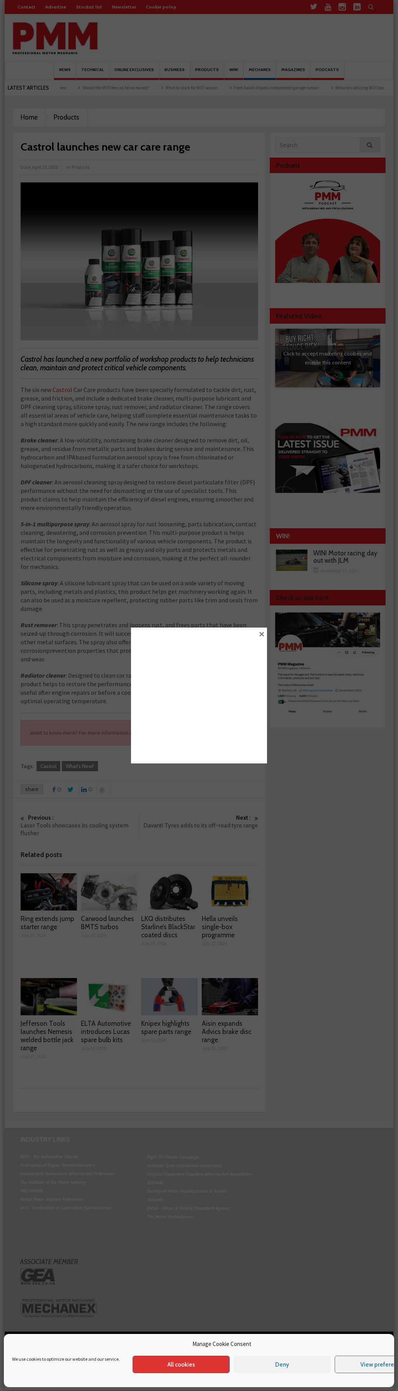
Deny (282, 1364)
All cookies (181, 1364)
